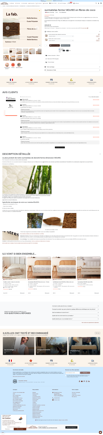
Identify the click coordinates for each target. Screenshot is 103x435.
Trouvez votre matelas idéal (18, 392)
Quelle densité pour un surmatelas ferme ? (62, 319)
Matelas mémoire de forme (38, 410)
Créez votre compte (76, 395)
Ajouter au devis (66, 45)
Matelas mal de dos (37, 414)
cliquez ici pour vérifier (63, 420)
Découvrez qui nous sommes (19, 376)
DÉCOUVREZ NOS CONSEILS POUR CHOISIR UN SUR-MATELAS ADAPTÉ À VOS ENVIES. (20, 243)
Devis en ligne (16, 396)
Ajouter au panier (54, 45)
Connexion (74, 393)
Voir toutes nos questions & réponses (90, 322)
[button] (96, 3)
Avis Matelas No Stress (17, 398)
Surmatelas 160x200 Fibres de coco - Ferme (38, 282)
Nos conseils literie (17, 395)
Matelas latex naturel (37, 412)
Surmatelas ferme (36, 417)
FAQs (14, 393)
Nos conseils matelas (17, 399)
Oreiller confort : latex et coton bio (11, 282)
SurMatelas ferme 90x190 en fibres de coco (63, 282)
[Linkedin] (89, 381)
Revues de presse (16, 407)
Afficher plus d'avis (60, 147)
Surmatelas (35, 401)
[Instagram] (87, 381)
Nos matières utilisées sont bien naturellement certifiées (32, 233)
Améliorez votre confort (51, 31)
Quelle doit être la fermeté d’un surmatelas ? (62, 315)
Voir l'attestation (11, 100)
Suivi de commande (76, 392)
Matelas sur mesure (37, 398)
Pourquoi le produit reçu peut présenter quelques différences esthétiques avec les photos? (73, 309)
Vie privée (20, 380)
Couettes (35, 403)
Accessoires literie (36, 396)
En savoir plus (84, 28)
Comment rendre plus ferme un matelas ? (62, 306)
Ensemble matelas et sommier (39, 405)
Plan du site (15, 409)
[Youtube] (82, 381)
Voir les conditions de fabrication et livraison (41, 241)
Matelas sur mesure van (37, 416)
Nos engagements (17, 402)
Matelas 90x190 (36, 409)
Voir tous (97, 333)
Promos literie (35, 399)
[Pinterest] (84, 381)
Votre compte (75, 389)
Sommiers (35, 395)
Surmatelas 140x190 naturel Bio (85, 282)
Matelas (34, 392)
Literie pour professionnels (18, 410)
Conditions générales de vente (19, 405)
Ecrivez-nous (57, 400)
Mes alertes (74, 396)
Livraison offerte (16, 403)
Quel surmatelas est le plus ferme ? (60, 312)
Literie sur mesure (36, 406)
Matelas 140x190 (36, 407)
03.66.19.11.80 (57, 398)
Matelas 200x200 (36, 413)
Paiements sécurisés (17, 406)
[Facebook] (79, 381)
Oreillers (34, 402)
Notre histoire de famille (18, 401)
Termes (25, 380)
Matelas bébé (35, 393)
